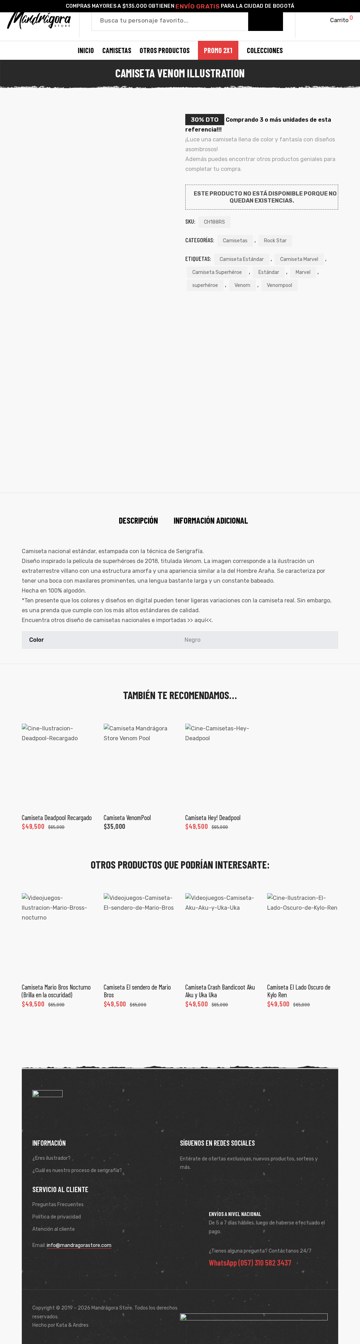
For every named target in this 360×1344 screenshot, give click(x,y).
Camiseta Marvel (299, 259)
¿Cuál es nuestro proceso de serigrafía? (77, 1170)
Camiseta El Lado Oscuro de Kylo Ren (298, 991)
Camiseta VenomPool (127, 817)
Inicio (86, 50)
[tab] (138, 520)
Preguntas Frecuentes (58, 1205)
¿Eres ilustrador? (51, 1158)
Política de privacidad (56, 1217)
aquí (200, 620)
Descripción (138, 520)
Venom (242, 285)
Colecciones (265, 50)
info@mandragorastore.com (79, 1245)
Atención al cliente (53, 1229)
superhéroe (205, 285)
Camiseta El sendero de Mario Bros (137, 991)
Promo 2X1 (218, 50)
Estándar (268, 272)
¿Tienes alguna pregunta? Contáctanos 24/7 (260, 1251)
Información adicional (211, 520)
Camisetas (235, 241)
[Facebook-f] (187, 1184)
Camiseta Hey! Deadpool (212, 817)
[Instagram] (207, 1184)
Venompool (279, 285)
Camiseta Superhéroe (217, 272)
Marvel (303, 272)
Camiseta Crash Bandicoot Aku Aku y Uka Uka (220, 991)
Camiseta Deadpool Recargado (57, 817)
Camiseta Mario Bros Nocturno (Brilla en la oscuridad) (56, 991)
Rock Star (275, 241)
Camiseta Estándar (242, 259)
